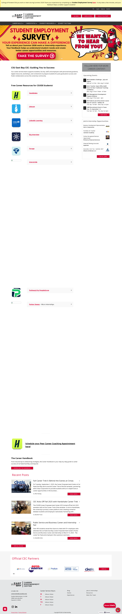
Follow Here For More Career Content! (96, 67)
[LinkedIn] (16, 606)
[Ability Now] (85, 569)
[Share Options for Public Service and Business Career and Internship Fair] (79, 523)
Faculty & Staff (103, 16)
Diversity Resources (47, 23)
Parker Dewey (34, 304)
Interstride (33, 162)
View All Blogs (18, 546)
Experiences (70, 595)
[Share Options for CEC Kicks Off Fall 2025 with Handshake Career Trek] (79, 502)
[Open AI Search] (5, 609)
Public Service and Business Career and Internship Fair (54, 523)
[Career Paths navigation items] (36, 23)
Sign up (103, 9)
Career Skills (17, 23)
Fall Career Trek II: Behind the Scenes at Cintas (53, 480)
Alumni (76, 16)
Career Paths (30, 23)
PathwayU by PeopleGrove (39, 290)
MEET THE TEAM (65, 23)
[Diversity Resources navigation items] (55, 23)
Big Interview (34, 135)
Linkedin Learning (35, 121)
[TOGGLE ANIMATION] (14, 574)
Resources (89, 593)
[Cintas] (40, 569)
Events (69, 593)
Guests (108, 9)
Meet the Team (91, 595)
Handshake (33, 93)
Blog (68, 590)
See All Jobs (103, 156)
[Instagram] (12, 606)
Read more (74, 494)
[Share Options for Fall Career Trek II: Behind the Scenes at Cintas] (79, 481)
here (94, 2)
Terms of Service (22, 612)
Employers (88, 16)
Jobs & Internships (92, 590)
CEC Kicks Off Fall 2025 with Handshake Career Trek (55, 501)
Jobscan (32, 107)
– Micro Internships (41, 304)
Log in (97, 9)
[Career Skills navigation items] (23, 23)
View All (104, 569)
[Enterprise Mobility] (55, 569)
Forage (31, 149)
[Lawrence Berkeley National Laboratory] (70, 569)
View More (103, 115)
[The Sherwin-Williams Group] (22, 569)
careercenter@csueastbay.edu (19, 593)
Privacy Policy (14, 612)
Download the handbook (22, 468)
